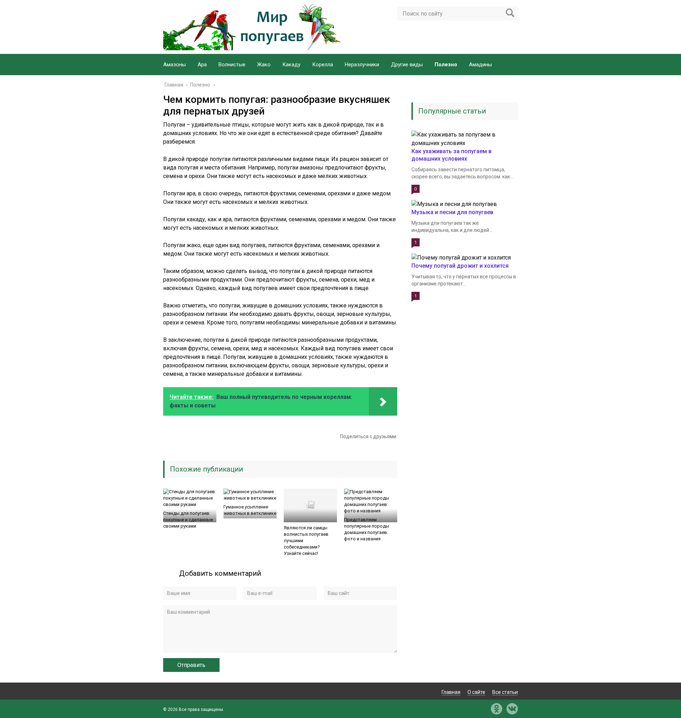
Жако (264, 64)
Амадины (480, 64)
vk (512, 708)
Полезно (445, 64)
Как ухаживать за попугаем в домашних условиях (451, 155)
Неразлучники (362, 64)
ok (496, 708)
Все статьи (505, 692)
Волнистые (231, 64)
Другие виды (407, 64)
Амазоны (174, 64)
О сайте (476, 692)
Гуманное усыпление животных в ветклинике (249, 510)
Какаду (291, 64)
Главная (451, 692)
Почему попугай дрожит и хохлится (460, 265)
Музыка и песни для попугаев (452, 212)
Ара (202, 64)
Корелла (322, 64)
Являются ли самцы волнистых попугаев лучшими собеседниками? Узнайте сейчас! (306, 540)
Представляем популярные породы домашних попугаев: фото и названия (366, 529)
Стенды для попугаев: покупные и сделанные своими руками (188, 520)
